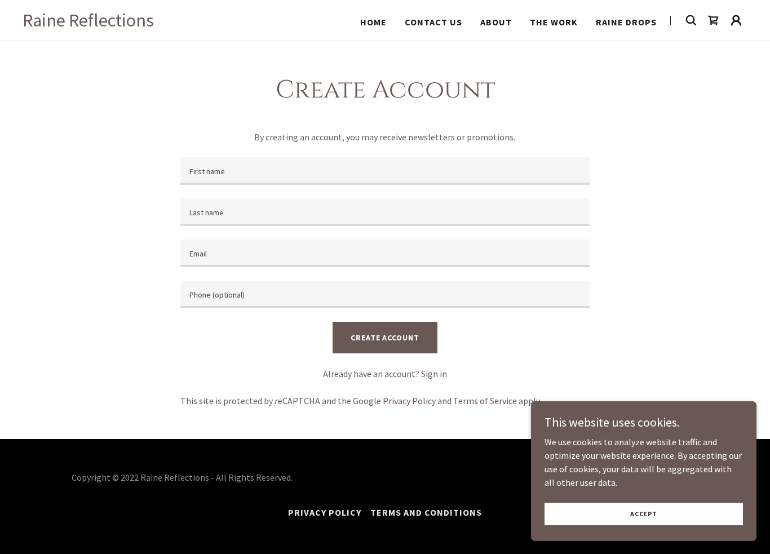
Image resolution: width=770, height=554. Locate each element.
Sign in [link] (434, 373)
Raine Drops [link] (626, 22)
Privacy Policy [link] (409, 400)
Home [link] (373, 22)
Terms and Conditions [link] (426, 512)
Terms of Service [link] (485, 400)
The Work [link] (554, 22)
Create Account (385, 338)
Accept (643, 513)
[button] (736, 20)
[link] (88, 23)
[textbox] (384, 171)
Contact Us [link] (433, 22)
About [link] (496, 22)
